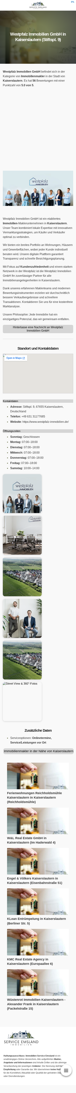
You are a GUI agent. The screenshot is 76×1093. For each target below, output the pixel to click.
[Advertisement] (38, 129)
